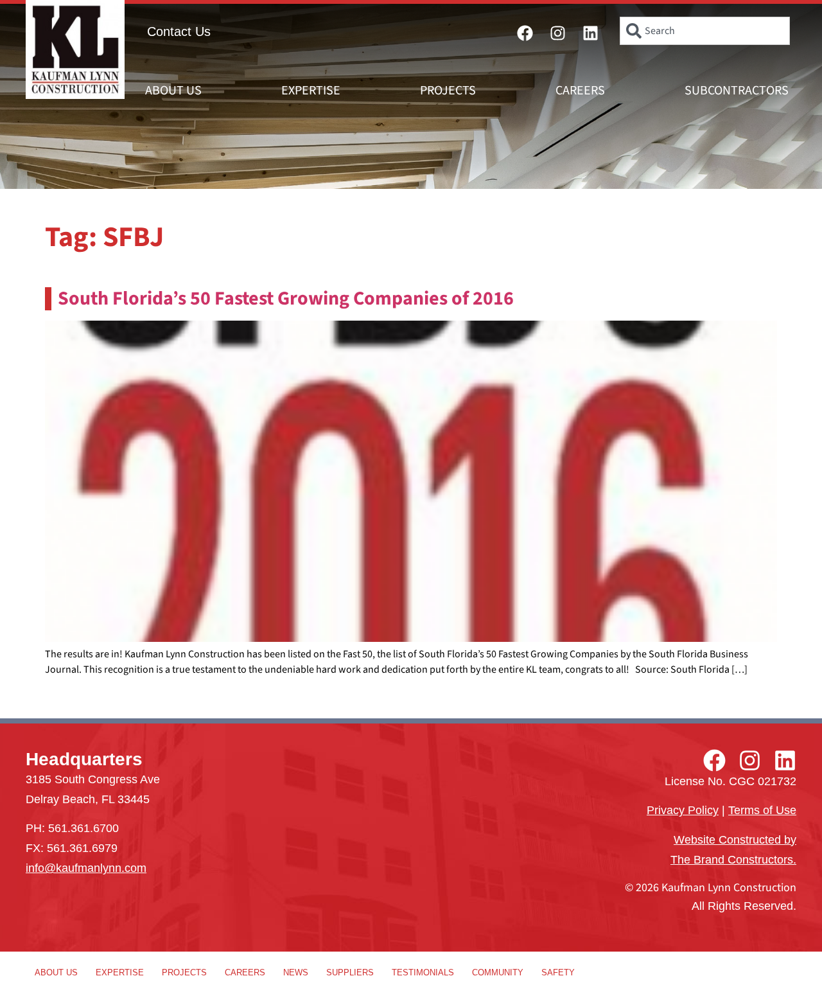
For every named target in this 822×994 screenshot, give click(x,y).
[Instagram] (558, 33)
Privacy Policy (683, 810)
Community (497, 972)
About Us (173, 90)
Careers (580, 90)
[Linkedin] (591, 33)
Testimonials (423, 972)
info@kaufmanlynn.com (86, 868)
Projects (448, 90)
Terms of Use (762, 810)
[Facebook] (525, 33)
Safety (558, 972)
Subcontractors (737, 90)
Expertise (310, 90)
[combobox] (705, 31)
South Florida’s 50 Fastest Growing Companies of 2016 (286, 298)
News (295, 972)
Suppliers (350, 972)
